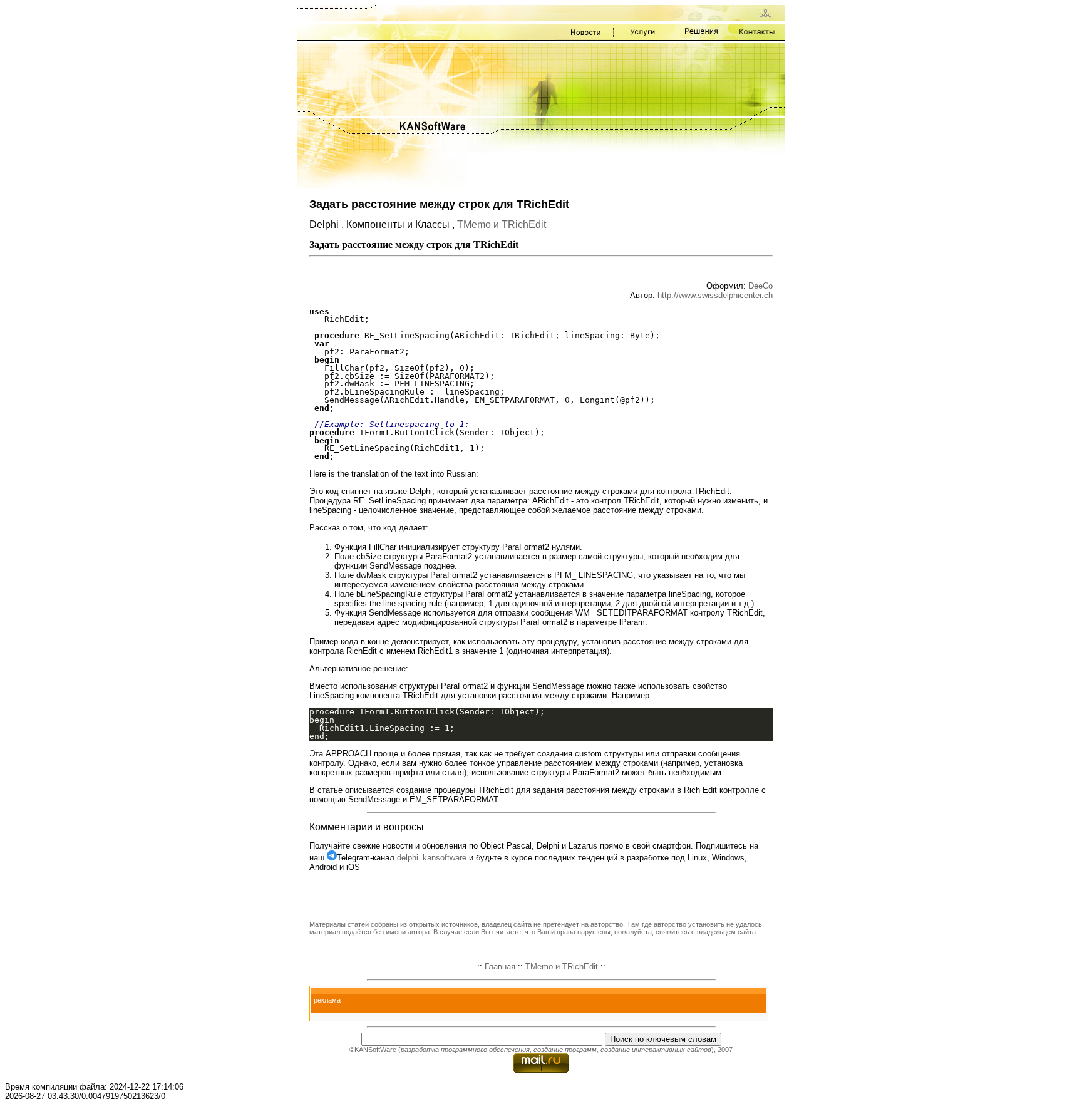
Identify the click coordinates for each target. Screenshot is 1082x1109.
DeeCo (760, 286)
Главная (500, 966)
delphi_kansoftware (431, 857)
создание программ (565, 1049)
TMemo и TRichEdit (501, 224)
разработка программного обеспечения (465, 1049)
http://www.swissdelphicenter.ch (715, 295)
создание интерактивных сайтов (655, 1049)
